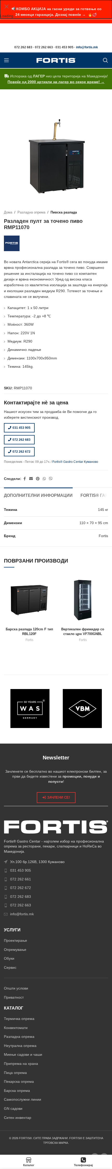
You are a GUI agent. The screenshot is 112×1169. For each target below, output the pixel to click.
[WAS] (30, 708)
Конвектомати (16, 1028)
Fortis (29, 640)
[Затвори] (6, 6)
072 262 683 (21, 440)
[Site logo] (56, 60)
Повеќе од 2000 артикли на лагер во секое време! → (56, 82)
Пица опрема (15, 1073)
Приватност (14, 997)
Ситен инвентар (17, 1117)
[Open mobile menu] (6, 60)
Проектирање (15, 940)
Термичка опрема (19, 1019)
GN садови (13, 1108)
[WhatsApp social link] (44, 478)
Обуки (9, 958)
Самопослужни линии (22, 1099)
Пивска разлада (64, 212)
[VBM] (82, 708)
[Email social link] (31, 478)
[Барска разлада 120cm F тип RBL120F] (29, 600)
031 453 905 (21, 428)
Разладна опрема (31, 212)
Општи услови (16, 988)
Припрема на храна (21, 1063)
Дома (8, 212)
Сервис (10, 967)
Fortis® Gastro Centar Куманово (75, 462)
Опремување (15, 949)
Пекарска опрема (19, 1081)
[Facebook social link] (24, 478)
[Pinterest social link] (37, 478)
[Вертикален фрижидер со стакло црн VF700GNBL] (82, 600)
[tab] (38, 494)
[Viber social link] (50, 478)
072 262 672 (21, 451)
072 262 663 (20, 905)
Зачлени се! (58, 797)
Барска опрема (17, 1090)
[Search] (105, 60)
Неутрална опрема (20, 1046)
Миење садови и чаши (23, 1054)
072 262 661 (20, 879)
